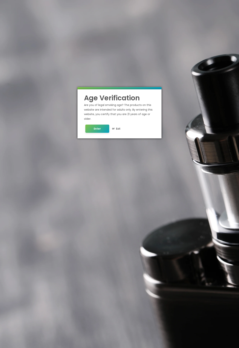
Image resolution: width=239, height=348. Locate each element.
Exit (118, 128)
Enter (97, 128)
